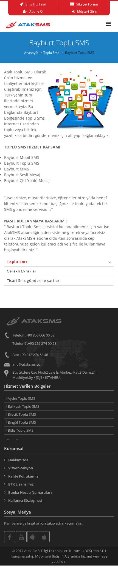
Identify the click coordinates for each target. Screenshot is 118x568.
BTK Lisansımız (20, 484)
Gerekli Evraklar (21, 271)
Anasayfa (31, 52)
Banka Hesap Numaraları (30, 492)
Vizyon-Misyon (20, 467)
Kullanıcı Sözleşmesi (25, 500)
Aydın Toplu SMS (21, 398)
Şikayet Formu (86, 4)
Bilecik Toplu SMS (21, 414)
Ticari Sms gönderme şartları (34, 280)
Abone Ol (36, 11)
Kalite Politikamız (23, 476)
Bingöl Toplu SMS (21, 422)
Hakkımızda (18, 459)
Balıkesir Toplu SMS (23, 406)
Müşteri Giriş (86, 11)
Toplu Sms (51, 52)
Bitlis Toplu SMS (20, 430)
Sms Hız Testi (35, 4)
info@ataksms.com (28, 364)
